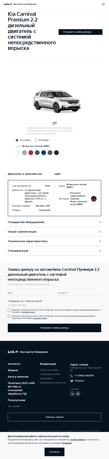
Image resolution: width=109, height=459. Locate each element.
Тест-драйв (14, 406)
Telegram (79, 380)
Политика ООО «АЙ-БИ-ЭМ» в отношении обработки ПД (21, 388)
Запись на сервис (49, 370)
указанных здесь (28, 312)
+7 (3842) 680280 (17, 305)
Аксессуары (46, 378)
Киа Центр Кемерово (25, 4)
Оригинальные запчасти (53, 382)
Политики (67, 443)
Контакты (14, 364)
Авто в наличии (18, 376)
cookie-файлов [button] (77, 440)
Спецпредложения (50, 374)
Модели (13, 370)
